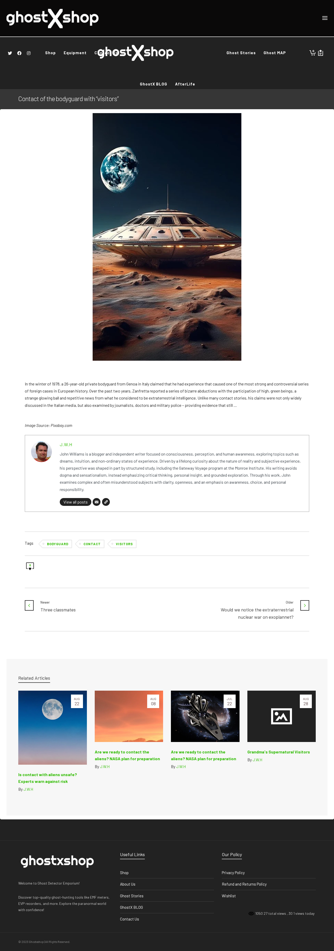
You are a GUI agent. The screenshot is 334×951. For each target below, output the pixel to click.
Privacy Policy (233, 872)
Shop (124, 872)
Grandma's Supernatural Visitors (278, 751)
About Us (127, 884)
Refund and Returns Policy (244, 884)
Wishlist (229, 895)
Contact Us (129, 919)
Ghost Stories (132, 895)
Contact (92, 544)
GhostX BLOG (131, 907)
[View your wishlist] (320, 52)
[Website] (106, 502)
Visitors (124, 544)
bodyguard (57, 544)
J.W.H (66, 444)
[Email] (96, 502)
